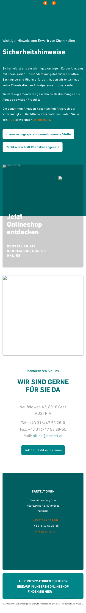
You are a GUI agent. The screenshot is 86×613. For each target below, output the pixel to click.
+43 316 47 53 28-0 (45, 520)
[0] (42, 5)
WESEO (79, 603)
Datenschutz (41, 119)
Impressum (46, 603)
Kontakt (56, 603)
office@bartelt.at (48, 435)
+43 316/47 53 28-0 (47, 422)
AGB (11, 119)
